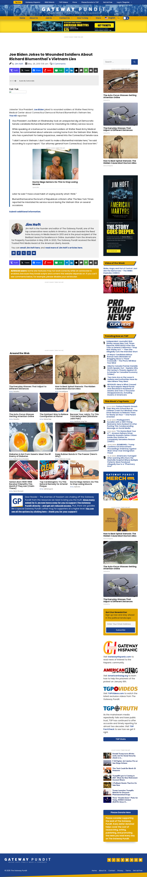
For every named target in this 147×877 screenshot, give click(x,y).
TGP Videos (63, 2)
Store (74, 2)
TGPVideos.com (116, 693)
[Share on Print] (95, 70)
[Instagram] (136, 860)
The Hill (13, 115)
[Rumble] (127, 860)
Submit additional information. (25, 211)
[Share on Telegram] (67, 70)
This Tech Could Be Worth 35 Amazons (124, 769)
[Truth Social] (109, 860)
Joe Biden (39, 109)
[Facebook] (122, 860)
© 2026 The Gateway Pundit (16, 870)
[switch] (126, 18)
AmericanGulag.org (118, 675)
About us (102, 870)
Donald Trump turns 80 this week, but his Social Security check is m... (124, 756)
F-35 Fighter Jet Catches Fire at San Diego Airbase (124, 762)
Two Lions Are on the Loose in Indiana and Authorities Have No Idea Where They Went (122, 379)
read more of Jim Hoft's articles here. (64, 247)
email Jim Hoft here (30, 247)
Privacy (120, 870)
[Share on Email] (91, 70)
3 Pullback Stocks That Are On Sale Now (124, 784)
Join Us (48, 18)
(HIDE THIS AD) (78, 37)
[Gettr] (114, 860)
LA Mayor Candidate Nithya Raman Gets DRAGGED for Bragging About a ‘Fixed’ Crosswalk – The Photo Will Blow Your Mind (121, 359)
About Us (34, 18)
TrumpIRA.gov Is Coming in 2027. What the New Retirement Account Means (124, 778)
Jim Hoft (33, 224)
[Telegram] (131, 860)
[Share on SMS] (86, 70)
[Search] (134, 62)
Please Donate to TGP (90, 2)
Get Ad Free (107, 2)
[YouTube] (140, 860)
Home (22, 18)
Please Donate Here (121, 812)
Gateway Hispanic (32, 2)
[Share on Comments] (81, 70)
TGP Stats (121, 739)
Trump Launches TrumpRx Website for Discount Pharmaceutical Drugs (123, 792)
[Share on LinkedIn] (71, 70)
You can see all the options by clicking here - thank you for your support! (52, 510)
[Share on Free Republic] (76, 70)
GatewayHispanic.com (119, 656)
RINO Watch (49, 2)
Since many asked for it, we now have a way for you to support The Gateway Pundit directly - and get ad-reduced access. (60, 503)
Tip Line (18, 2)
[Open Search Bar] (118, 18)
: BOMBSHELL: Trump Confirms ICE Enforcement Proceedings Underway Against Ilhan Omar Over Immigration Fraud (121, 449)
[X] (118, 860)
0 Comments (59, 63)
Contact (111, 870)
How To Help (82, 18)
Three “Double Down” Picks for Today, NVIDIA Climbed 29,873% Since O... (125, 800)
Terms (128, 870)
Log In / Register (123, 2)
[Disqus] (54, 315)
